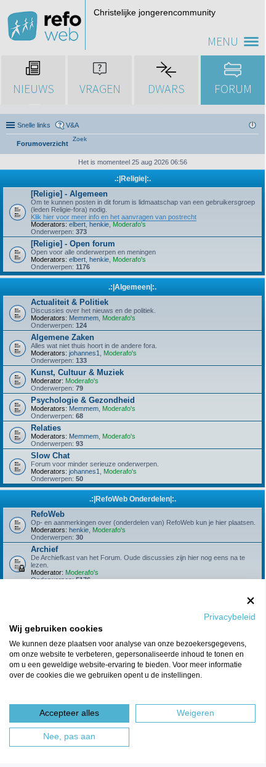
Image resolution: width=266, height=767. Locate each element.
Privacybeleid (230, 617)
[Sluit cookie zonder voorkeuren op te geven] (251, 600)
